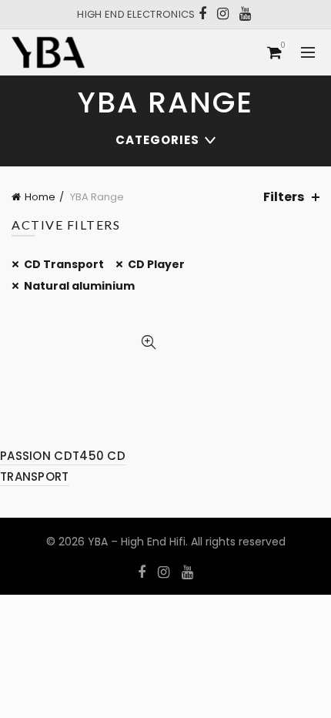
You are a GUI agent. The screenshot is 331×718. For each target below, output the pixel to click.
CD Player (156, 264)
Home (40, 197)
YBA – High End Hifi (137, 541)
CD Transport (64, 264)
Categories (157, 140)
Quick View (148, 342)
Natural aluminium (79, 286)
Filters (283, 197)
